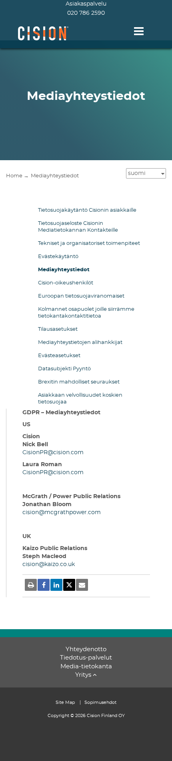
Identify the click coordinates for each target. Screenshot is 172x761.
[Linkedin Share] (56, 585)
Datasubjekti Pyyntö (64, 369)
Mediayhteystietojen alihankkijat (80, 342)
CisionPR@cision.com (53, 452)
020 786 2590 (86, 13)
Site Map (66, 702)
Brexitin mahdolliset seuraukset (79, 382)
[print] (31, 585)
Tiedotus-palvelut (86, 658)
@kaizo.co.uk (57, 564)
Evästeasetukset (59, 355)
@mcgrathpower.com (70, 512)
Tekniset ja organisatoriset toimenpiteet (89, 243)
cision (30, 512)
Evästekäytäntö (58, 256)
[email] (82, 585)
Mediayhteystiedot (64, 269)
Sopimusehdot (100, 702)
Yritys (83, 675)
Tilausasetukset (58, 329)
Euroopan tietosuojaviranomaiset (81, 296)
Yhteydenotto (86, 649)
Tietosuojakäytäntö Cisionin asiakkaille (87, 210)
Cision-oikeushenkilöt (65, 283)
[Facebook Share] (44, 585)
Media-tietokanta (86, 667)
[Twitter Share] (69, 585)
